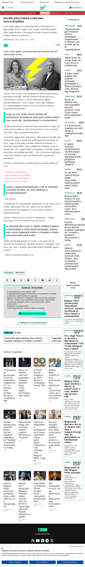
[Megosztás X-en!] (57, 280)
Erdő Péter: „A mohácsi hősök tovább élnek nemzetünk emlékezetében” (40, 492)
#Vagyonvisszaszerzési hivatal (67, 2)
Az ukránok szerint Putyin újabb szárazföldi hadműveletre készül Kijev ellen (72, 180)
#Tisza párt (44, 2)
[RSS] (33, 540)
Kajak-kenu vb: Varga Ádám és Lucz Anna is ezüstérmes (73, 61)
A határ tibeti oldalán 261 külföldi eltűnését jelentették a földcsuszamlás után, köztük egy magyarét (73, 82)
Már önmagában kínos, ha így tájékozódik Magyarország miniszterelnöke (54, 495)
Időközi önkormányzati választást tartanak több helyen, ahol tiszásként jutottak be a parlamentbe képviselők (73, 258)
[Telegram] (47, 540)
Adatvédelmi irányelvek (76, 546)
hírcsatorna (76, 8)
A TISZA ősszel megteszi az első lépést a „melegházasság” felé (39, 378)
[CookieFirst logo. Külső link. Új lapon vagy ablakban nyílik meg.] (2, 548)
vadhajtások (42, 534)
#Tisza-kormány (26, 2)
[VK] (42, 540)
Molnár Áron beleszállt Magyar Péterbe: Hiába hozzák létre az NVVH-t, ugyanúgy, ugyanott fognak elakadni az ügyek (25, 500)
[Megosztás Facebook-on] (7, 280)
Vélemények (9, 40)
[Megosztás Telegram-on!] (42, 280)
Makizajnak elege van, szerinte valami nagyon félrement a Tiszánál (25, 430)
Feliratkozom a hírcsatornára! (33, 313)
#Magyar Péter (8, 2)
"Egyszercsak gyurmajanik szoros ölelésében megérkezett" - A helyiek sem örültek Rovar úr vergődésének (10, 385)
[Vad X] (52, 540)
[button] (3, 7)
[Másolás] (49, 280)
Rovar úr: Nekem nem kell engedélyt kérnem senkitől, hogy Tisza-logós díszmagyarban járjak (24, 383)
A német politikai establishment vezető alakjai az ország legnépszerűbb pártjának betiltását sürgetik (73, 154)
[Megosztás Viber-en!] (35, 280)
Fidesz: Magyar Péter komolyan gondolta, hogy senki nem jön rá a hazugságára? (9, 495)
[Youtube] (38, 540)
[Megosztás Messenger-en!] (14, 280)
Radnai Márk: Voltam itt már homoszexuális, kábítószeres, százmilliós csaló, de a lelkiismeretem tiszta (55, 384)
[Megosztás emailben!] (21, 280)
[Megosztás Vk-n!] (28, 280)
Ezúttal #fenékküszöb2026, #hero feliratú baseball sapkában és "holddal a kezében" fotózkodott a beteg (23, 339)
